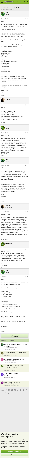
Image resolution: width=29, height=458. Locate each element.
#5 (27, 211)
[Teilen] (25, 19)
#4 (27, 165)
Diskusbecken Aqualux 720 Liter (14, 359)
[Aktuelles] (24, 1)
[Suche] (27, 1)
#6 (27, 249)
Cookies (18, 440)
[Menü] (1, 1)
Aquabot (6, 354)
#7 (27, 276)
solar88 (6, 384)
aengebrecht (7, 377)
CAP (3, 9)
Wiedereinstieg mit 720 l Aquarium (15, 352)
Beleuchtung (13, 360)
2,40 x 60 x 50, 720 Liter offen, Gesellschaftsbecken (14, 366)
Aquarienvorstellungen (12, 347)
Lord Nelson (7, 360)
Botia (5, 369)
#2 (27, 105)
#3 (27, 132)
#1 (27, 18)
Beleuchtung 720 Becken (12, 382)
